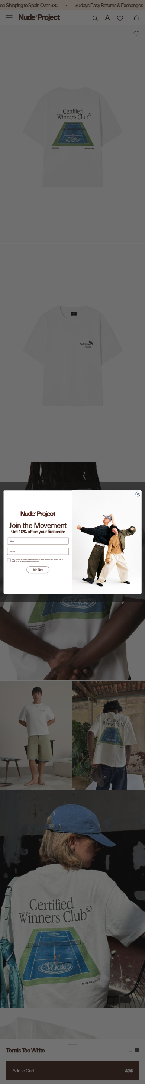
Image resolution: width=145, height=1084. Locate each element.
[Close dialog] (138, 494)
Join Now (38, 569)
